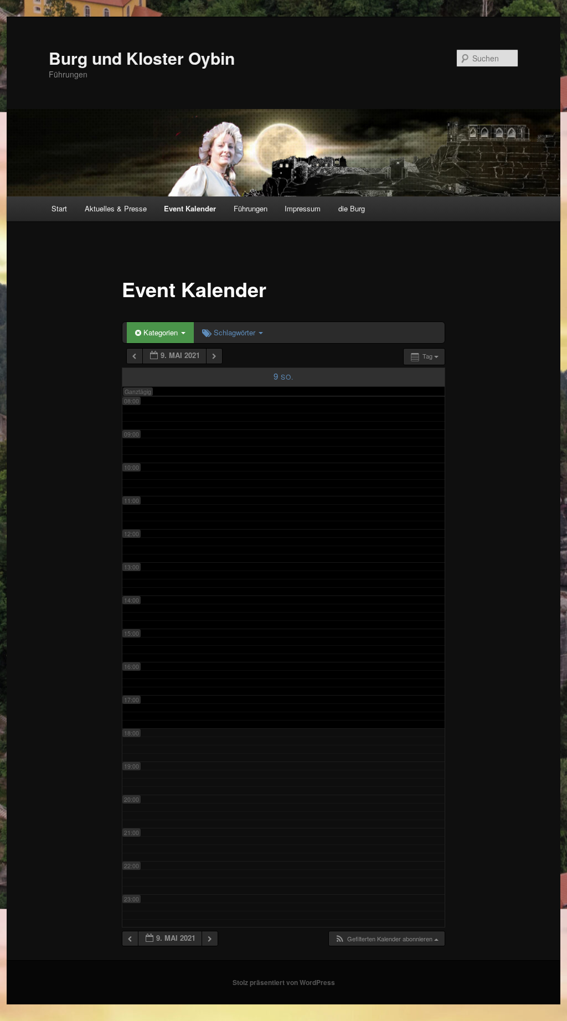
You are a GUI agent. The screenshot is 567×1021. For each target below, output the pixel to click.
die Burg (351, 208)
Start (59, 208)
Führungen (250, 208)
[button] (386, 938)
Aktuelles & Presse (116, 208)
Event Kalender (190, 208)
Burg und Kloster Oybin (142, 58)
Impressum (303, 208)
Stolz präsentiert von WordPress (284, 982)
